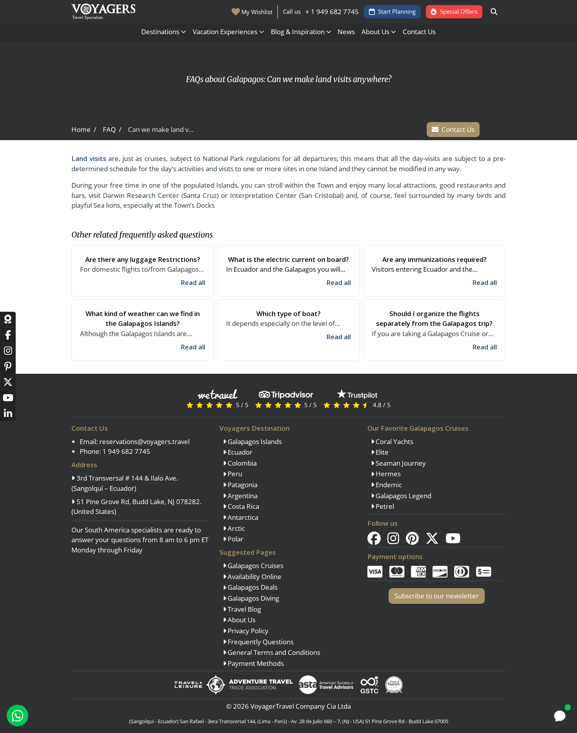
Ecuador (239, 452)
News (346, 31)
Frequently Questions (260, 641)
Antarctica (242, 517)
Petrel (384, 506)
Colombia (241, 463)
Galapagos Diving (252, 598)
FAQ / (112, 129)
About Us (241, 619)
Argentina (241, 495)
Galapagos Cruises (254, 565)
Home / (83, 129)
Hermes (387, 473)
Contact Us (419, 31)
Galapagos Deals (252, 587)
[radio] (189, 404)
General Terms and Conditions (273, 652)
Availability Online (253, 576)
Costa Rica (242, 506)
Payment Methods (255, 663)
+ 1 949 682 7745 (332, 11)
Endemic (388, 484)
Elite (381, 452)
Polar (234, 538)
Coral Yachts (393, 441)
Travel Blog (243, 609)
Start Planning (397, 11)
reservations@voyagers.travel (144, 441)
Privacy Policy (247, 630)
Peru (234, 473)
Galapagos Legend (402, 495)
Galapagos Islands (254, 441)
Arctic (235, 528)
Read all (193, 282)
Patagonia (241, 484)
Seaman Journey (400, 463)
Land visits (88, 158)
